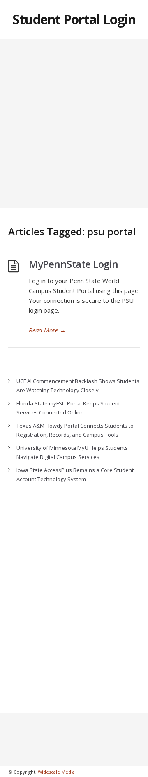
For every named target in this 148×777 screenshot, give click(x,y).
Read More (47, 330)
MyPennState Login (73, 264)
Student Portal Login (74, 19)
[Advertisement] (74, 123)
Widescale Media (56, 772)
